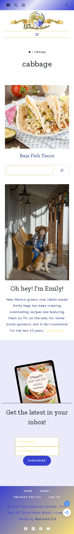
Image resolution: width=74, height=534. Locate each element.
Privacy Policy (27, 497)
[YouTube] (48, 528)
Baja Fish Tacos (37, 155)
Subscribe (37, 460)
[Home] (29, 52)
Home (28, 491)
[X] (16, 5)
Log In (54, 497)
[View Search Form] (66, 5)
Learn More (54, 330)
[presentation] (37, 117)
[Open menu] (37, 34)
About (45, 491)
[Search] (62, 170)
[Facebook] (8, 5)
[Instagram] (23, 5)
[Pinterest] (40, 528)
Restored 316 (45, 519)
